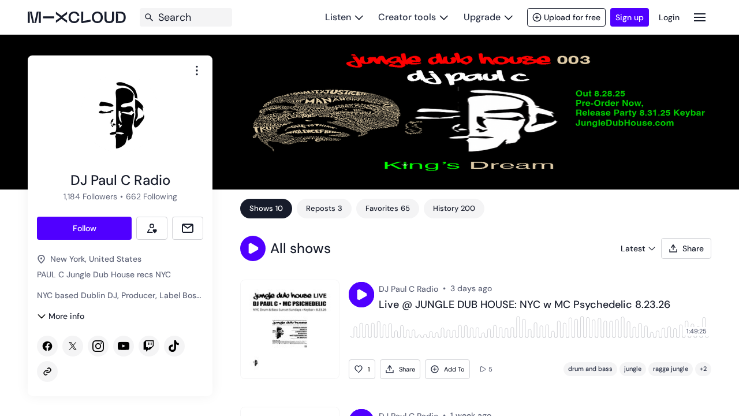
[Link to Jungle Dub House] (47, 371)
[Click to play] (361, 294)
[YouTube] (123, 346)
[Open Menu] (700, 17)
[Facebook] (47, 346)
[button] (253, 248)
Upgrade (482, 17)
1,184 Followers (90, 196)
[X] (72, 346)
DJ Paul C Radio (408, 289)
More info (66, 316)
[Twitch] (149, 346)
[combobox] (196, 70)
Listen (338, 17)
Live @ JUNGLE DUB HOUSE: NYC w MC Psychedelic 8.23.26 (524, 305)
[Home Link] (77, 17)
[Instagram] (98, 346)
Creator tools (407, 17)
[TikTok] (174, 346)
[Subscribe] (151, 228)
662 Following (151, 196)
